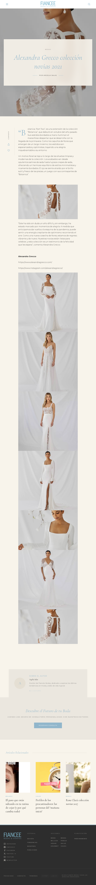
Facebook (11, 850)
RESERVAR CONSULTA (48, 725)
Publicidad (32, 850)
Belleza (54, 840)
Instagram (11, 844)
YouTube (10, 857)
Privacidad (9, 876)
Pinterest (11, 847)
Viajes (63, 846)
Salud (63, 843)
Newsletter (12, 860)
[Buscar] (89, 4)
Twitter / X (11, 853)
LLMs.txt (54, 876)
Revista (30, 838)
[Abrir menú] (7, 4)
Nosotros (31, 846)
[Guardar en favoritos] (8, 150)
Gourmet (55, 846)
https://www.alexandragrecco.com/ (35, 262)
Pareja (64, 840)
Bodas (63, 838)
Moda (53, 838)
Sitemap (45, 876)
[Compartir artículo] (8, 144)
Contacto (21, 876)
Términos (33, 876)
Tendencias (32, 842)
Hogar (53, 843)
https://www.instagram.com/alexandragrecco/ (40, 268)
